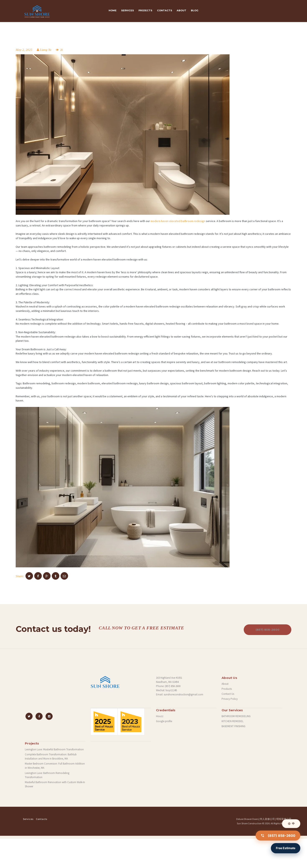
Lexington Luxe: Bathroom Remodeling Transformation (47, 775)
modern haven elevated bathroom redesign (178, 221)
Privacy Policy (230, 699)
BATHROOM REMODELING (236, 716)
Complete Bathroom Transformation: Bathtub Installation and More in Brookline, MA (51, 756)
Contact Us (228, 694)
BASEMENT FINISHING (233, 726)
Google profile (164, 721)
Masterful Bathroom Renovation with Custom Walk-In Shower (55, 784)
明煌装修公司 (283, 819)
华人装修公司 (267, 819)
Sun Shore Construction (249, 823)
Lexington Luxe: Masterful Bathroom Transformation (54, 749)
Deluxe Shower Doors (247, 819)
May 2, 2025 (24, 49)
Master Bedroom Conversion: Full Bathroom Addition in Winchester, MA (55, 766)
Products (227, 689)
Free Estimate (285, 848)
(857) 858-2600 (267, 629)
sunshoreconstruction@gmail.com (183, 694)
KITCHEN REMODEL (233, 721)
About (225, 684)
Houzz (159, 716)
